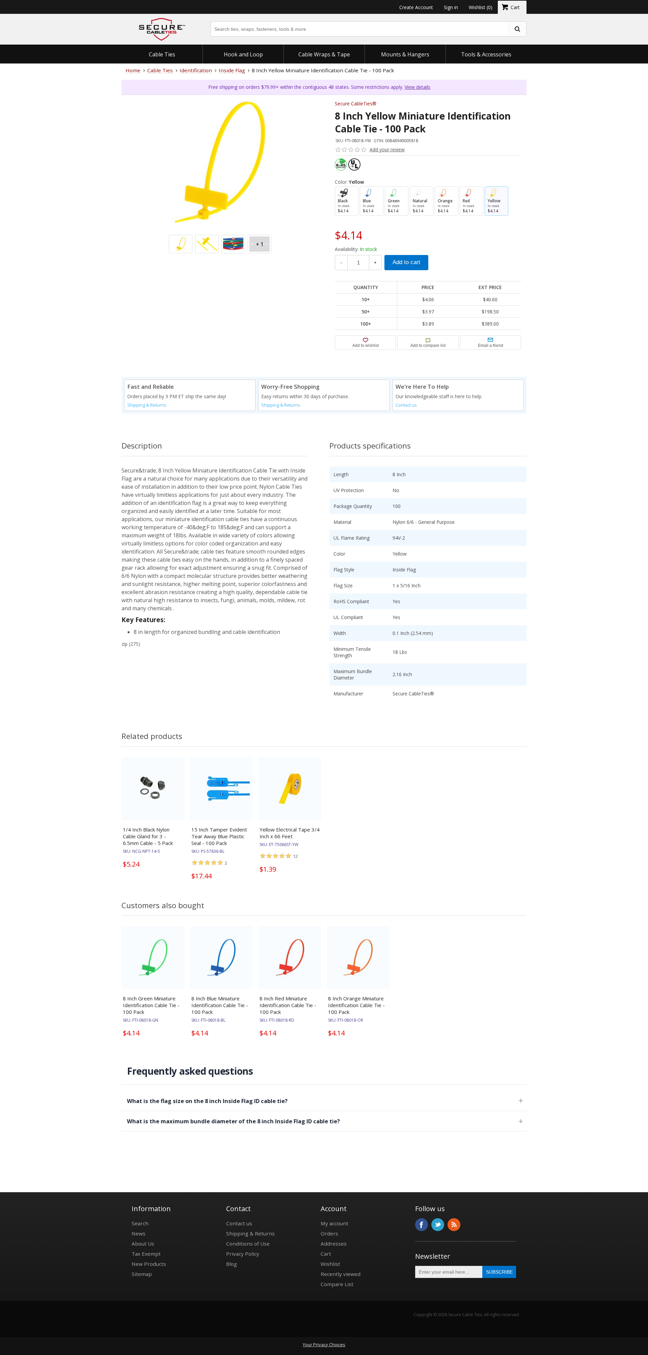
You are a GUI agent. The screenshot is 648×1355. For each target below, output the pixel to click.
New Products (149, 1263)
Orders (329, 1233)
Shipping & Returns (146, 405)
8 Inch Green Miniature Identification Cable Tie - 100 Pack (151, 1005)
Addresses (334, 1243)
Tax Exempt (146, 1253)
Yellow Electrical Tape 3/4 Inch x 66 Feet (290, 833)
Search (140, 1223)
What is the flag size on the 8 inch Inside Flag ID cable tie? (207, 1101)
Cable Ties (162, 54)
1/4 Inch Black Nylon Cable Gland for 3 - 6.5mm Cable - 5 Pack (148, 836)
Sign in (451, 7)
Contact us (406, 405)
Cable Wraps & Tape (324, 54)
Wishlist (330, 1263)
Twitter (437, 1224)
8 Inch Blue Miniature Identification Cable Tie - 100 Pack (219, 1005)
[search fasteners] (517, 29)
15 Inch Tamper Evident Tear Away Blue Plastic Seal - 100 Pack (219, 836)
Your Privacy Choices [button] (324, 1344)
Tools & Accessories (486, 54)
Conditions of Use (248, 1243)
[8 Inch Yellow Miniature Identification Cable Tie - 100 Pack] (220, 193)
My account (334, 1223)
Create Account (416, 7)
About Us (143, 1243)
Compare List (337, 1284)
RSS (454, 1224)
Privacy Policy (242, 1253)
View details (417, 87)
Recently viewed (340, 1274)
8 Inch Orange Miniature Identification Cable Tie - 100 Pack (356, 1005)
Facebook (421, 1224)
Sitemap (142, 1274)
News (138, 1233)
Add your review (387, 149)
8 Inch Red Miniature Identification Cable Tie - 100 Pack (288, 1005)
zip (125, 644)
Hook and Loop (243, 54)
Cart (326, 1253)
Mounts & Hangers (405, 54)
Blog (231, 1263)
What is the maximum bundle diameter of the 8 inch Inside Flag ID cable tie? (233, 1121)
